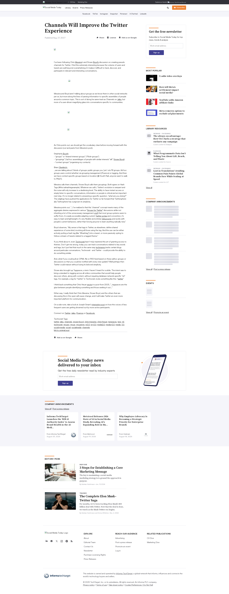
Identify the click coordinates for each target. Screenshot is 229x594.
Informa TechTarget (124, 573)
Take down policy (116, 585)
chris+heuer (102, 322)
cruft (96, 213)
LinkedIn (143, 14)
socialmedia (76, 327)
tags (119, 322)
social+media (59, 327)
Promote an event (161, 312)
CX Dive (72, 2)
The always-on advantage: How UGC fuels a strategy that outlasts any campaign (169, 139)
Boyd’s (96, 62)
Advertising (120, 538)
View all (149, 187)
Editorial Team (90, 542)
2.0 (123, 324)
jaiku (62, 322)
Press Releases (86, 8)
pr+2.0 (93, 324)
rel (123, 322)
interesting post (98, 304)
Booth (65, 153)
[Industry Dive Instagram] (61, 541)
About (86, 538)
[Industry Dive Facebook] (51, 541)
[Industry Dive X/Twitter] (56, 541)
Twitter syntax (101, 216)
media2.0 (101, 324)
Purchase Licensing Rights (95, 555)
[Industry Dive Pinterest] (66, 541)
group (72, 324)
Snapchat (114, 14)
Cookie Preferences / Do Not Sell (139, 585)
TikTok (95, 14)
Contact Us (88, 546)
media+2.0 (110, 324)
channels (68, 322)
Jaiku (119, 99)
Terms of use (101, 585)
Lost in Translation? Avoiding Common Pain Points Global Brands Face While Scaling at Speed (169, 175)
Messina (78, 62)
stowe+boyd (78, 322)
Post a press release (162, 269)
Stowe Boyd (119, 159)
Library (68, 8)
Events (75, 8)
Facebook (86, 14)
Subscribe (181, 7)
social (68, 327)
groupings (80, 324)
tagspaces (112, 322)
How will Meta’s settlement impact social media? (169, 90)
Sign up (156, 52)
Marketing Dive (82, 2)
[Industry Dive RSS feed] (71, 541)
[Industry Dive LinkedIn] (46, 541)
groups (66, 324)
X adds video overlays (170, 76)
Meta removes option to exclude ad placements (172, 112)
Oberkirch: (63, 167)
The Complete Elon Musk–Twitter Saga (98, 498)
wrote (89, 284)
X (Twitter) (134, 14)
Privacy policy (89, 585)
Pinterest (123, 14)
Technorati (80, 241)
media (118, 324)
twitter (120, 279)
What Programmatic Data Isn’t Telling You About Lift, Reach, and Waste (169, 156)
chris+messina (90, 322)
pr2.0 (88, 324)
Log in (118, 550)
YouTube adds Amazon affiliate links (171, 101)
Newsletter (88, 550)
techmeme (100, 247)
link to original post (61, 330)
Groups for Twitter (94, 210)
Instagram (104, 14)
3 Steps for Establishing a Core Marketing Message (101, 469)
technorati (58, 324)
